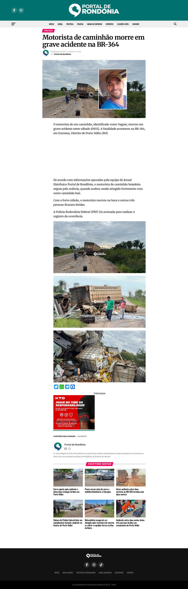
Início (51, 24)
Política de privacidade (86, 572)
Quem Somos (68, 572)
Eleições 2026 (123, 24)
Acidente (82, 436)
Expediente (119, 572)
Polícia (80, 24)
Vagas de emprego (94, 24)
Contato (135, 24)
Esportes (109, 24)
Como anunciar (105, 572)
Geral (60, 24)
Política (69, 24)
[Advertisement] (99, 157)
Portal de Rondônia (62, 54)
